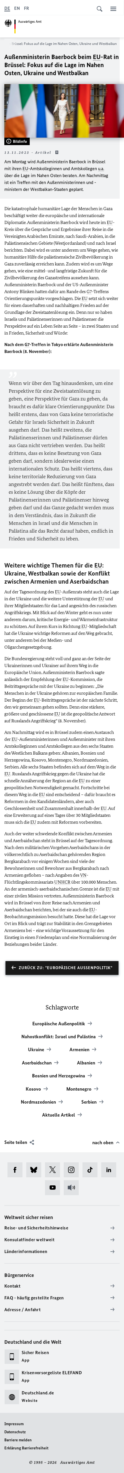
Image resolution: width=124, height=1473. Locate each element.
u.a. (101, 168)
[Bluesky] (35, 1169)
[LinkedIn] (110, 1169)
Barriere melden (18, 1440)
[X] (54, 1169)
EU (97, 57)
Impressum (14, 1423)
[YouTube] (54, 1187)
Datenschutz (15, 1432)
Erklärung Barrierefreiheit (26, 1448)
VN (83, 875)
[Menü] (113, 8)
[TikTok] (91, 1169)
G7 (89, 291)
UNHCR (62, 882)
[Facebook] (16, 1169)
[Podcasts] (73, 1187)
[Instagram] (73, 1169)
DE (7, 8)
